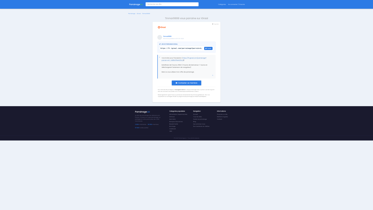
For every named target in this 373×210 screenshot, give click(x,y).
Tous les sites (197, 117)
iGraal (139, 13)
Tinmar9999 (146, 13)
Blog (194, 121)
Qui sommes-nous (199, 124)
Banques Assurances (176, 121)
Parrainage (131, 13)
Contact (219, 119)
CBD (170, 131)
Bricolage (172, 126)
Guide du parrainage (200, 119)
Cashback (172, 129)
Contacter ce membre (187, 83)
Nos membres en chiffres (201, 126)
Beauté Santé (173, 124)
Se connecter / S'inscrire (236, 4)
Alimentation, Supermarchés (178, 114)
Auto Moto (172, 119)
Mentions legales (222, 117)
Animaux (172, 117)
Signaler (216, 24)
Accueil (195, 114)
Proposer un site (222, 114)
